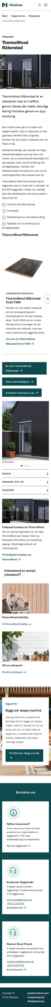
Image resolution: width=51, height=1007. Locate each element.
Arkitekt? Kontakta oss (20, 393)
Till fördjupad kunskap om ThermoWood (16, 557)
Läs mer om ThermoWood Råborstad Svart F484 (20, 341)
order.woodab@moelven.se (19, 899)
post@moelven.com (38, 993)
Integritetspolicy (36, 997)
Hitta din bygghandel (17, 845)
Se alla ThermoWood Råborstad (18, 368)
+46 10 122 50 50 (15, 903)
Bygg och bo (18, 16)
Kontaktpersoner (15, 907)
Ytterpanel (34, 16)
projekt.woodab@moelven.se (20, 961)
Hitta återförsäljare (18, 381)
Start (5, 16)
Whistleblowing (35, 1001)
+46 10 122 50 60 (15, 965)
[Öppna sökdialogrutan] (40, 5)
